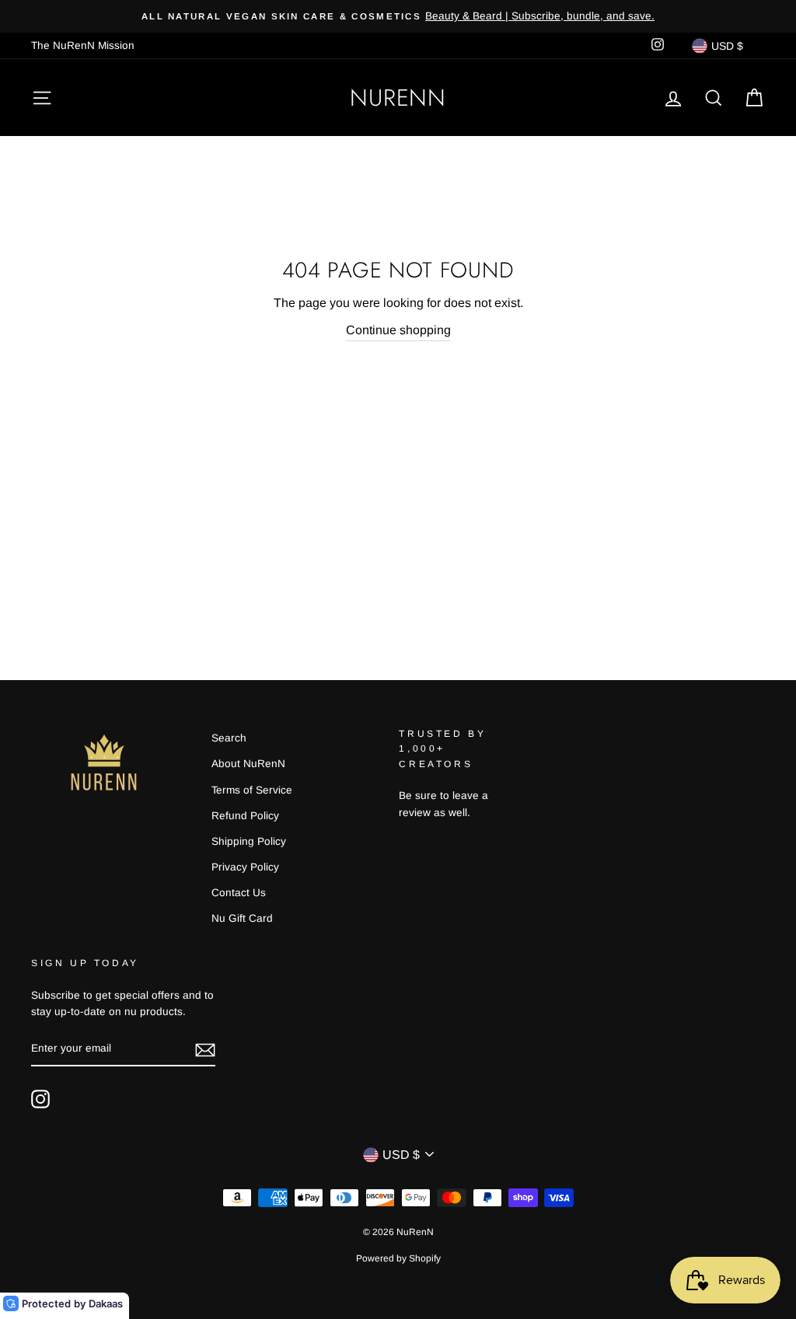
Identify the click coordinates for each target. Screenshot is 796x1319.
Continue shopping (398, 330)
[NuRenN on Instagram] (40, 1099)
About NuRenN (248, 763)
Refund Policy (245, 816)
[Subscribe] (205, 1049)
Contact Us (238, 893)
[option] (398, 16)
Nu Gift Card (242, 918)
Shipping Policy (248, 841)
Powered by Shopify (398, 1258)
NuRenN (398, 97)
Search (228, 738)
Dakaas (106, 1303)
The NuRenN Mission (82, 45)
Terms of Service (251, 790)
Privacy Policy (245, 867)
